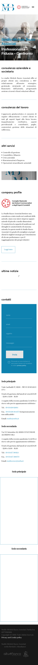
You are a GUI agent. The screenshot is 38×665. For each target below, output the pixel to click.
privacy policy (21, 365)
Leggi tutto (8, 249)
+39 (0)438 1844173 (12, 412)
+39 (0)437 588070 (12, 457)
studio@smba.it (13, 419)
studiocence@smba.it (15, 461)
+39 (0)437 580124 (12, 453)
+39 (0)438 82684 (11, 408)
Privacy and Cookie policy (11, 637)
